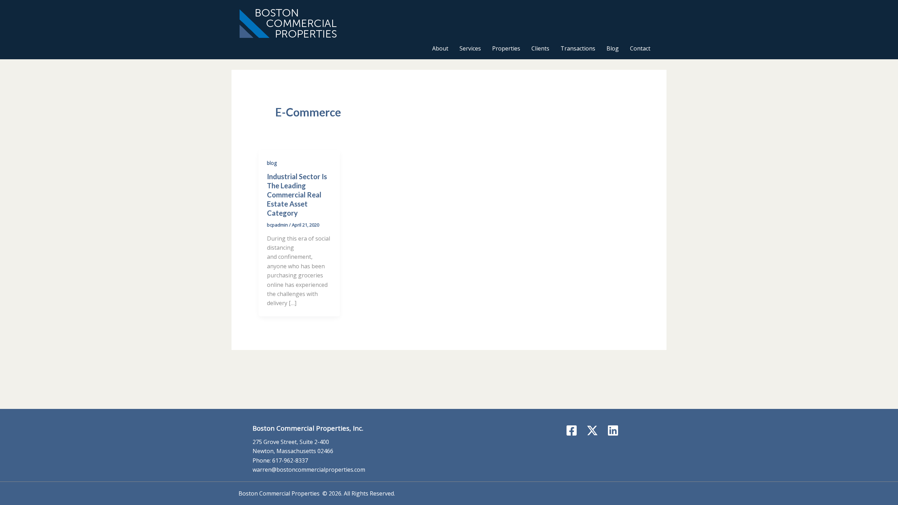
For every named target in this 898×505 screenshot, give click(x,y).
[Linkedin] (613, 430)
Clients (540, 48)
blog (272, 163)
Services (470, 48)
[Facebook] (571, 430)
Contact (640, 48)
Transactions (578, 48)
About (440, 48)
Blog (613, 48)
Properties (506, 48)
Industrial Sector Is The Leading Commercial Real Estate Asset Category (297, 194)
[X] (592, 430)
